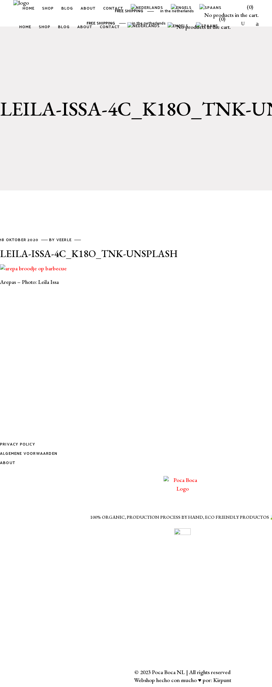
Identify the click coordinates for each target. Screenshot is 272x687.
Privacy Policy (17, 444)
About (7, 463)
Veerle (64, 240)
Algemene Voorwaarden (28, 453)
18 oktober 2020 (20, 240)
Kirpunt (222, 680)
